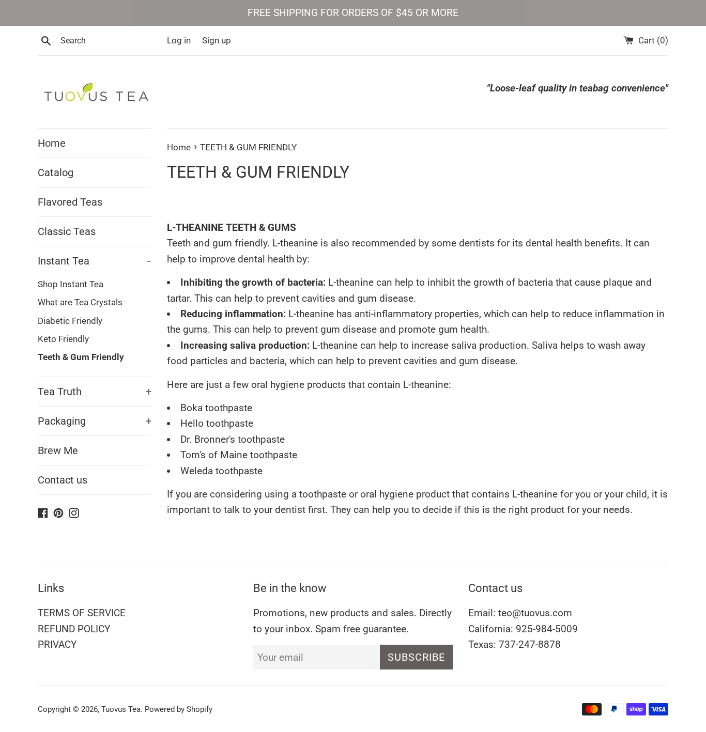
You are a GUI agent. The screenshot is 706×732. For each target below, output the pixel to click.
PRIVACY (57, 644)
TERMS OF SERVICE (82, 613)
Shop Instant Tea (70, 284)
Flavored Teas (70, 202)
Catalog (55, 172)
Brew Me (58, 450)
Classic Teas (67, 231)
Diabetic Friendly (70, 321)
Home (52, 143)
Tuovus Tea (121, 709)
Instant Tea (94, 261)
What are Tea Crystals (80, 302)
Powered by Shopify (178, 709)
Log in (179, 40)
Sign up (216, 40)
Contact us (62, 480)
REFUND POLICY (74, 629)
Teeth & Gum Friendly (81, 357)
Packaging (94, 421)
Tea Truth (94, 391)
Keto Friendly (63, 339)
